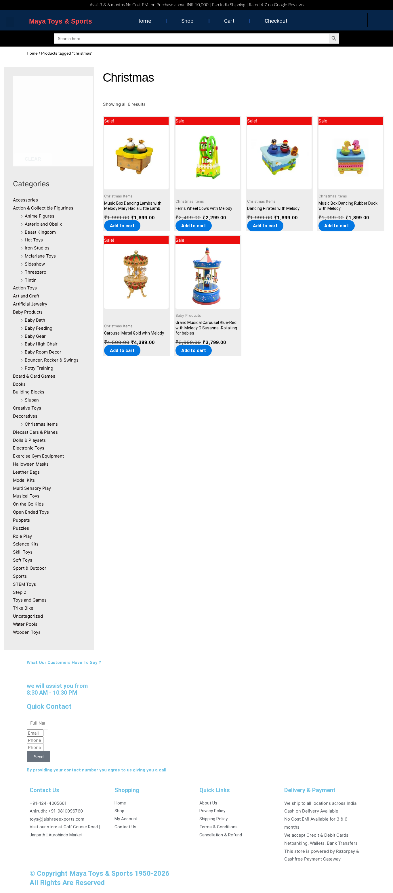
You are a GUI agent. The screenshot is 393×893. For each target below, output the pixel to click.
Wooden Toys (27, 632)
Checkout (276, 21)
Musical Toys (26, 496)
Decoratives (25, 416)
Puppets (21, 520)
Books (19, 384)
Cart (229, 21)
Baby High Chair (41, 344)
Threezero (35, 272)
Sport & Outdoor (29, 568)
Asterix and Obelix (43, 224)
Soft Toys (22, 560)
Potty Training (39, 368)
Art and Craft (26, 296)
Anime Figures (39, 216)
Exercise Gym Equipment (38, 456)
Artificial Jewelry (30, 304)
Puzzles (21, 528)
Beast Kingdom (40, 232)
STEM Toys (24, 584)
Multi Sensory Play (32, 488)
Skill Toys (23, 552)
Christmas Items (41, 424)
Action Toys (25, 288)
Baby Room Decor (43, 352)
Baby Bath (35, 320)
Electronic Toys (28, 448)
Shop (187, 21)
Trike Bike (23, 608)
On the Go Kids (28, 504)
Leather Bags (26, 472)
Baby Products (28, 312)
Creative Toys (27, 408)
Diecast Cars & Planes (35, 432)
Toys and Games (30, 600)
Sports (20, 576)
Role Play (22, 536)
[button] (10, 22)
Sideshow (35, 264)
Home (143, 21)
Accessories (25, 200)
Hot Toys (34, 240)
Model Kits (24, 480)
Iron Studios (37, 248)
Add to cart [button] (122, 225)
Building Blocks (28, 392)
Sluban (32, 400)
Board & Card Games (34, 376)
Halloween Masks (31, 464)
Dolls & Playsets (29, 440)
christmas (128, 77)
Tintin (31, 280)
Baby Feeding (38, 328)
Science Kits (26, 544)
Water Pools (25, 624)
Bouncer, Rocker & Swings (52, 360)
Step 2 (19, 592)
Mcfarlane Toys (40, 256)
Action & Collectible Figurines (43, 208)
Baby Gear (35, 336)
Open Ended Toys (31, 512)
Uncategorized (28, 616)
